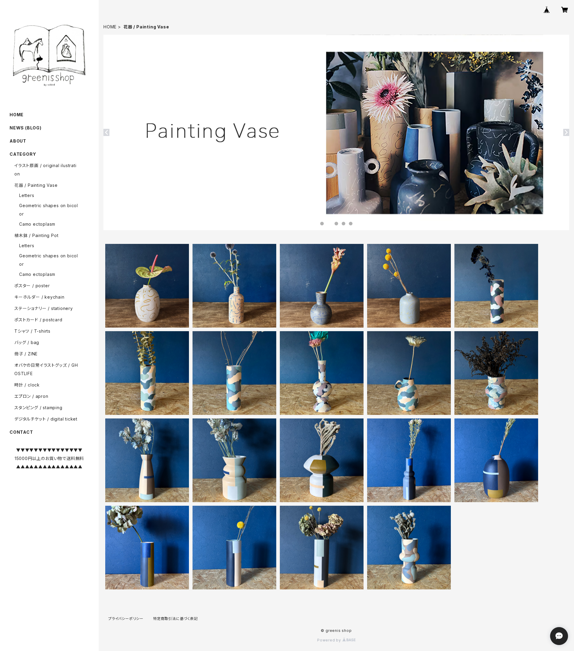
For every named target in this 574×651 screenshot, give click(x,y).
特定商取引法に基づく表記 (175, 618)
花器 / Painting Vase (35, 185)
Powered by (329, 640)
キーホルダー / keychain (39, 296)
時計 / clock (27, 384)
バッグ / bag (26, 342)
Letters (26, 195)
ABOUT (18, 140)
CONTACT (21, 432)
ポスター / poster (32, 285)
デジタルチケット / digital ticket (45, 418)
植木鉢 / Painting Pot (36, 235)
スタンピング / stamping (38, 407)
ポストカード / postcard (38, 319)
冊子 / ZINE (26, 353)
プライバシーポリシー (126, 618)
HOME (110, 26)
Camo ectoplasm (37, 224)
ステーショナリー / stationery (43, 308)
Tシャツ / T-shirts (32, 331)
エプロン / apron (31, 396)
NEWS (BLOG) (26, 127)
